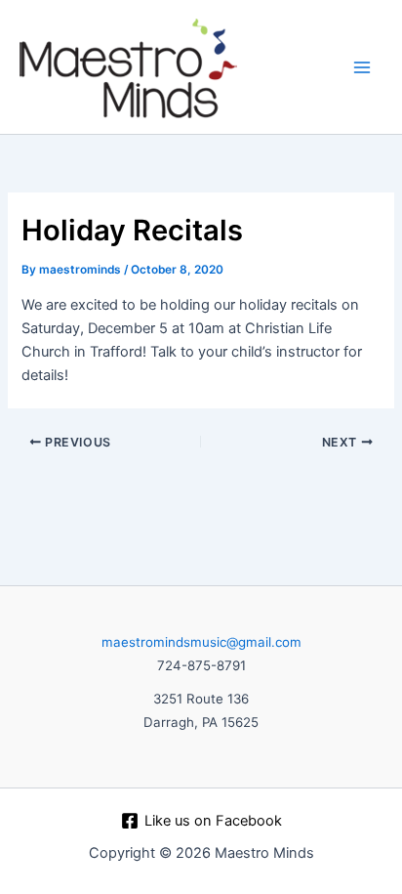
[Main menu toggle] (362, 67)
